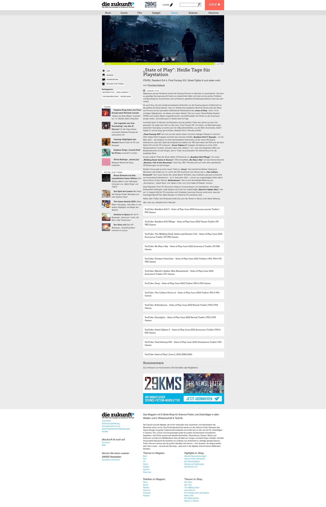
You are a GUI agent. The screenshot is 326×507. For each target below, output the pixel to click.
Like (108, 71)
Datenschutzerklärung (111, 423)
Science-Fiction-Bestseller (194, 458)
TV (144, 461)
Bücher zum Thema (115, 84)
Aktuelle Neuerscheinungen (195, 456)
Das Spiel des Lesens (123, 191)
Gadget (156, 13)
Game (174, 13)
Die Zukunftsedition (192, 461)
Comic (124, 13)
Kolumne (213, 13)
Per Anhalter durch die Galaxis (196, 492)
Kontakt (105, 431)
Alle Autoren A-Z (191, 466)
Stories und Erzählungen (194, 464)
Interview (146, 492)
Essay (145, 484)
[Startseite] (118, 4)
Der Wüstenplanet (191, 498)
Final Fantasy (122, 92)
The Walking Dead (111, 96)
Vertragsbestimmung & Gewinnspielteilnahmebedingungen (116, 427)
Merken (110, 75)
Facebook (106, 442)
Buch (108, 13)
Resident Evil (109, 92)
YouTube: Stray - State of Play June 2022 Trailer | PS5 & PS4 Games (178, 284)
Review (146, 487)
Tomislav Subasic (156, 85)
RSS (103, 445)
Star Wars (188, 482)
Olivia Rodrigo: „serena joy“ (127, 160)
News (145, 482)
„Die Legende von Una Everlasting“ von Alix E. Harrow (123, 126)
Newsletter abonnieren (111, 459)
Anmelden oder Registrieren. (186, 367)
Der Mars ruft (120, 225)
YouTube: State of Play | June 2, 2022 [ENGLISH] (168, 355)
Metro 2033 (189, 495)
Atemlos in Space (122, 215)
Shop (213, 4)
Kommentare (112, 79)
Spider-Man (125, 96)
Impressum (106, 420)
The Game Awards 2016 (125, 202)
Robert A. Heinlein (191, 500)
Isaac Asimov (189, 490)
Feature (146, 495)
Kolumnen (147, 472)
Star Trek (188, 484)
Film (139, 13)
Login (166, 5)
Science (193, 13)
